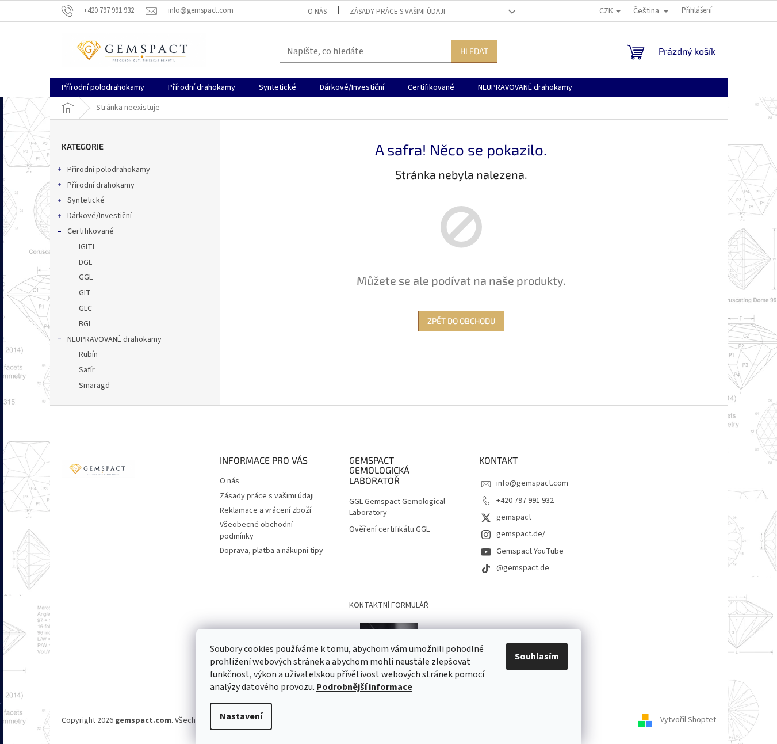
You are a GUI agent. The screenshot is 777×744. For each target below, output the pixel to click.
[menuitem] (103, 87)
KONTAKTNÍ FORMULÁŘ (388, 605)
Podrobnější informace (364, 687)
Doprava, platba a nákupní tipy (271, 550)
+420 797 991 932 (525, 500)
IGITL (87, 247)
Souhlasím (537, 656)
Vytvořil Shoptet (688, 720)
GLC (85, 308)
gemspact (513, 517)
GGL (86, 277)
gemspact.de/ (520, 534)
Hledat (474, 51)
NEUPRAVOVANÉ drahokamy (114, 339)
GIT (85, 293)
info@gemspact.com (532, 483)
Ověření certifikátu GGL (389, 529)
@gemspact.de (522, 568)
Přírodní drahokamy (101, 185)
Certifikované (90, 231)
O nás (317, 11)
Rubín (88, 354)
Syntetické (86, 200)
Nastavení (241, 716)
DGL (85, 262)
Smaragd (94, 385)
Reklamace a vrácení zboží (265, 510)
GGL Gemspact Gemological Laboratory (397, 507)
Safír (87, 370)
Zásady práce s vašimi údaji (397, 11)
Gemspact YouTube (530, 551)
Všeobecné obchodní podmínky (256, 530)
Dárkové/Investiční (99, 216)
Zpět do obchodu (461, 321)
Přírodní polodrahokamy (108, 169)
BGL (85, 324)
